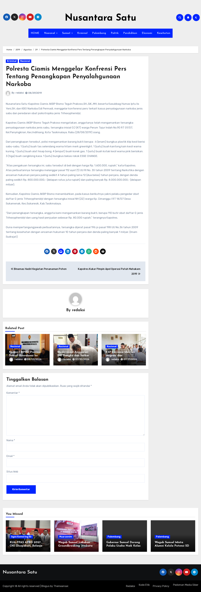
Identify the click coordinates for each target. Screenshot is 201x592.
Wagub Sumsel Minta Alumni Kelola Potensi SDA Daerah (173, 546)
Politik (115, 33)
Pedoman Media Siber (185, 584)
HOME (35, 33)
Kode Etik (144, 584)
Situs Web (12, 471)
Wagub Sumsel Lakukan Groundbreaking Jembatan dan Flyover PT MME (76, 546)
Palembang (99, 33)
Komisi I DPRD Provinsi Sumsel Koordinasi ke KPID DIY (25, 355)
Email (10, 456)
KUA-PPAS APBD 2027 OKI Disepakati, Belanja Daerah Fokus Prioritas (26, 546)
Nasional (50, 33)
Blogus (45, 586)
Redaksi (130, 586)
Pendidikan (130, 33)
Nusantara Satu (100, 18)
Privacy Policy (161, 586)
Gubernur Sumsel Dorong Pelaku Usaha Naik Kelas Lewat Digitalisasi (123, 546)
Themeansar (61, 586)
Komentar (13, 392)
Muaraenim (65, 536)
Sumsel (66, 33)
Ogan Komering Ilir (21, 536)
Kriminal (82, 33)
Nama (10, 440)
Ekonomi (147, 33)
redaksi (20, 93)
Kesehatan (163, 33)
